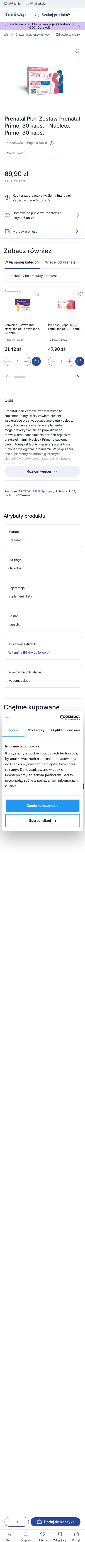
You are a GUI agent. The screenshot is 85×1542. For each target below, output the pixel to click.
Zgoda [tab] (13, 730)
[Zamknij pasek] (78, 27)
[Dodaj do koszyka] (36, 364)
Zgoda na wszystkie (42, 805)
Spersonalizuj (40, 820)
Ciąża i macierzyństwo (32, 37)
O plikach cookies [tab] (65, 730)
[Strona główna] (6, 37)
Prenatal (14, 543)
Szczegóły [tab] (36, 730)
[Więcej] (76, 234)
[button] (52, 146)
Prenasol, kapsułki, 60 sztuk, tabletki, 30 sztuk (64, 330)
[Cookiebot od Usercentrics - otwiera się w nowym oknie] (60, 717)
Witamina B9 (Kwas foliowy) (28, 655)
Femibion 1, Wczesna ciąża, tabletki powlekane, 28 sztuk (22, 332)
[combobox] (56, 14)
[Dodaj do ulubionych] (76, 54)
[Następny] (76, 380)
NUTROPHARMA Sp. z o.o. (36, 494)
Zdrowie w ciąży (68, 37)
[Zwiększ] (24, 1521)
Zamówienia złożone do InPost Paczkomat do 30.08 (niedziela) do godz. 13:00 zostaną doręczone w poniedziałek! (39, 32)
